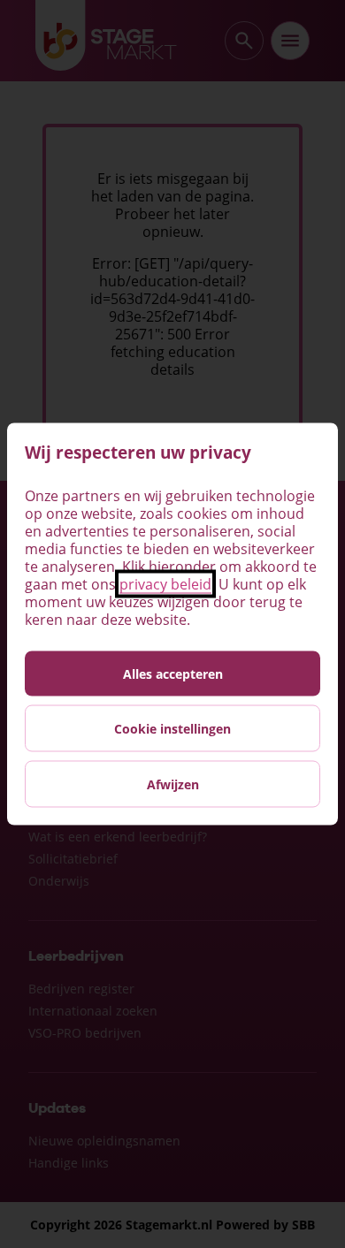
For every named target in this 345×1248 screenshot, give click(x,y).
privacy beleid (165, 584)
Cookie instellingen (172, 728)
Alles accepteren (173, 674)
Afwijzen (173, 784)
